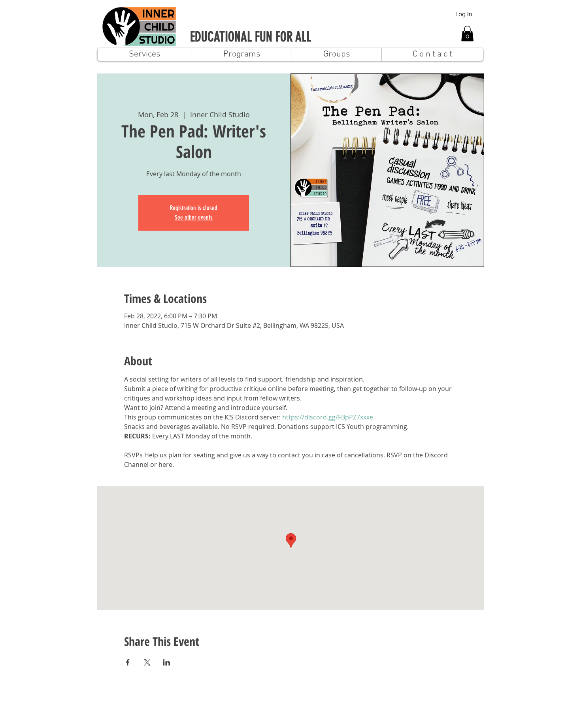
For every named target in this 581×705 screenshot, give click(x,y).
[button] (467, 33)
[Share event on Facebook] (128, 662)
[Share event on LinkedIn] (166, 662)
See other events (194, 217)
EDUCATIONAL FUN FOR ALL (250, 37)
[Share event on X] (147, 662)
